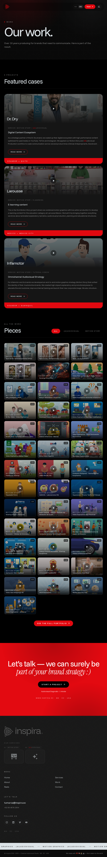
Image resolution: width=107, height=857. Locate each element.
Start (89, 7)
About (7, 782)
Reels (6, 787)
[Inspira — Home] (7, 6)
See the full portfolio (52, 623)
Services (59, 777)
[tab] (55, 331)
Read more (16, 152)
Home (7, 777)
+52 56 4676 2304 (11, 807)
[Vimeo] (19, 822)
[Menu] (99, 6)
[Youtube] (26, 822)
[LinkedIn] (13, 822)
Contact (59, 787)
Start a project (52, 684)
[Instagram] (6, 822)
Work (57, 782)
